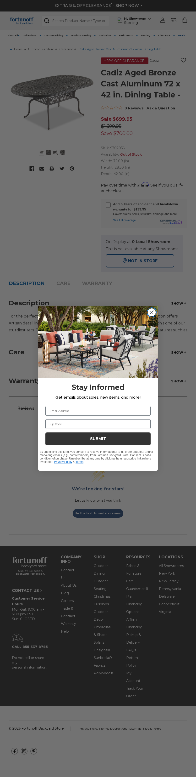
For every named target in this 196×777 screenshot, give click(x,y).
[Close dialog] (151, 312)
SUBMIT (98, 439)
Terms (79, 462)
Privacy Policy (63, 462)
